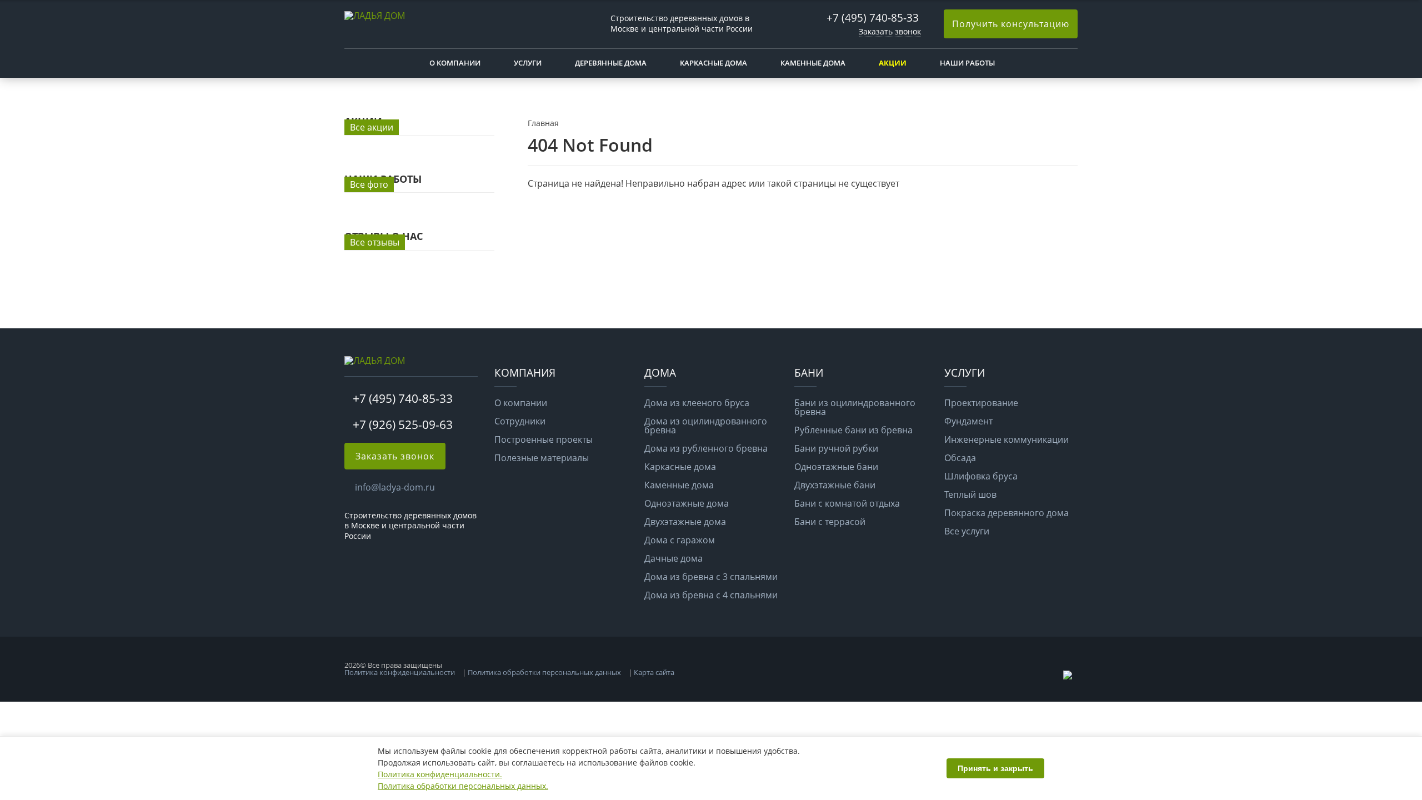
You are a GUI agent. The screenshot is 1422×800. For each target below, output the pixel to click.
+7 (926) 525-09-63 (403, 424)
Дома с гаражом (679, 540)
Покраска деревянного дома (1006, 512)
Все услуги (966, 531)
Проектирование (981, 402)
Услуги (528, 63)
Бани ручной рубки (836, 448)
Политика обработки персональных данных (544, 672)
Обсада (960, 457)
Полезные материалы (541, 457)
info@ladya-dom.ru (395, 487)
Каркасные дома (713, 63)
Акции (893, 63)
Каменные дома (812, 63)
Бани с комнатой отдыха (847, 503)
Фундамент (968, 421)
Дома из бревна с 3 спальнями (711, 576)
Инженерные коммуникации (1006, 439)
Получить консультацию (1010, 24)
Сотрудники (519, 421)
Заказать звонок (890, 31)
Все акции (371, 127)
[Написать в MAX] (1069, 676)
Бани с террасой (829, 521)
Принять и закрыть (995, 768)
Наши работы (967, 63)
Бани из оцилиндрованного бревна (854, 407)
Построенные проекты (543, 439)
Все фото (369, 184)
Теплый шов (970, 494)
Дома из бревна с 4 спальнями (711, 595)
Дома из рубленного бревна (706, 448)
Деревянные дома (611, 63)
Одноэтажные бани (836, 466)
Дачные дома (673, 558)
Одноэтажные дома (686, 503)
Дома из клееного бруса (696, 402)
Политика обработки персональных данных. (463, 786)
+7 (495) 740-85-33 (873, 17)
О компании (454, 63)
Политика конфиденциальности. (440, 774)
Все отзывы (374, 242)
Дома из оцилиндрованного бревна (705, 425)
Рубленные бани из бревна (853, 430)
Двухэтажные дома (685, 521)
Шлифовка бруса (981, 476)
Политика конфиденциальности (399, 672)
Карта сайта (654, 672)
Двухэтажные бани (834, 485)
